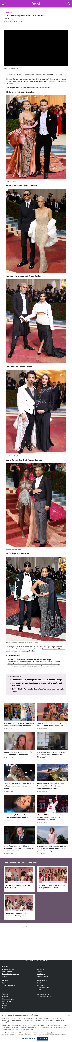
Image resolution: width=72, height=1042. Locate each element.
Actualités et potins (8, 969)
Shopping (5, 996)
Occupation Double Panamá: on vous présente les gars (18, 914)
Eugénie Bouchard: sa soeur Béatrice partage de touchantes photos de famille (19, 785)
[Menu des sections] (3, 4)
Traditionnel (40, 969)
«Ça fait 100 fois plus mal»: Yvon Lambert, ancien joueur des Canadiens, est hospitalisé (50, 817)
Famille (39, 989)
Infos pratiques (6, 1001)
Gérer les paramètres (28, 1038)
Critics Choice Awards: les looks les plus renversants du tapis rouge (38, 690)
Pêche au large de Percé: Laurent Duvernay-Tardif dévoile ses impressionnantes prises (51, 785)
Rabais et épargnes (8, 999)
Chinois (39, 971)
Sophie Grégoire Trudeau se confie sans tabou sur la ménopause (18, 753)
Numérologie (41, 974)
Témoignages (41, 985)
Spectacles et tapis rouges (10, 974)
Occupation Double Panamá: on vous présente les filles (52, 886)
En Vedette (8, 12)
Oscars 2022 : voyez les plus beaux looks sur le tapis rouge (29, 660)
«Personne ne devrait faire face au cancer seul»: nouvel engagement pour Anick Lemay (51, 848)
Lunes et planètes (42, 976)
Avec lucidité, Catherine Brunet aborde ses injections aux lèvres (17, 816)
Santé (39, 983)
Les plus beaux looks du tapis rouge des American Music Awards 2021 (33, 666)
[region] (36, 1027)
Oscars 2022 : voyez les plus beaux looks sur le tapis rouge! (37, 680)
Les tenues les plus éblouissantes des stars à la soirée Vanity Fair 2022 (34, 662)
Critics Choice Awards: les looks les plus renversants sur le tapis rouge (34, 664)
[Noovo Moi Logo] (36, 3)
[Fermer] (69, 1015)
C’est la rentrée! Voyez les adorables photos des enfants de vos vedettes (19, 724)
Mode (4, 1008)
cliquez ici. (50, 1033)
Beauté (4, 1005)
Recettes (5, 983)
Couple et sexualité (43, 987)
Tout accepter (42, 1038)
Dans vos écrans (7, 971)
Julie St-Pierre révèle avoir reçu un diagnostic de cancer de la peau (52, 724)
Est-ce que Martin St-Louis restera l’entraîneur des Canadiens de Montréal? (51, 754)
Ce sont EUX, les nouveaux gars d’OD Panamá (18, 886)
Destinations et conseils (44, 996)
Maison (4, 1003)
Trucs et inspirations (8, 985)
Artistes (4, 976)
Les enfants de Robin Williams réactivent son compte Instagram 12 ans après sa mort (19, 848)
